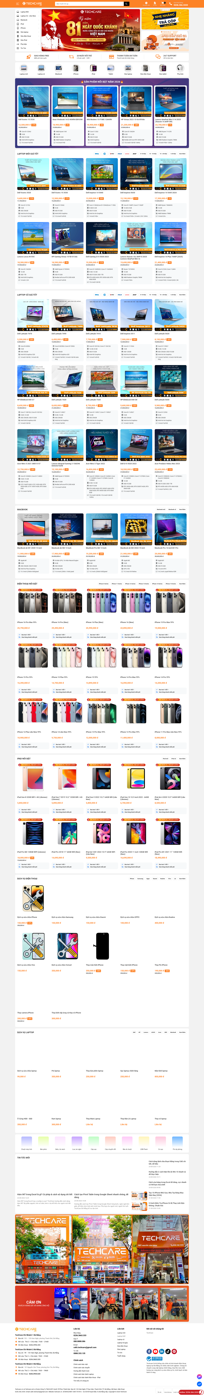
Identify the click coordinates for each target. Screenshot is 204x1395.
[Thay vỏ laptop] (171, 1100)
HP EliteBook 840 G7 (25, 400)
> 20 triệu (173, 154)
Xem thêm (182, 154)
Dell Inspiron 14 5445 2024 (166, 193)
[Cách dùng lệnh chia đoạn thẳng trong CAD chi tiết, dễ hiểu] (139, 1164)
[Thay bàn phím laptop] (102, 1052)
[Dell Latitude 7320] (102, 381)
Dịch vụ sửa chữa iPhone (27, 917)
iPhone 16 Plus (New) (94, 622)
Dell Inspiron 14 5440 (94, 193)
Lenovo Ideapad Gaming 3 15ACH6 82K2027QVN (66, 465)
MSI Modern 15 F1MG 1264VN (99, 120)
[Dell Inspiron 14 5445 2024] (171, 174)
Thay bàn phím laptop (94, 1071)
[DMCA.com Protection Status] (175, 1359)
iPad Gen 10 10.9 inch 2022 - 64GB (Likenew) (134, 798)
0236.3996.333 (34, 1345)
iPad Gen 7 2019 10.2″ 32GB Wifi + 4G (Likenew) (67, 798)
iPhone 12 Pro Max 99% (130, 732)
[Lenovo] (127, 154)
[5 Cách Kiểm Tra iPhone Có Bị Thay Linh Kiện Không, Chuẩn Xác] (139, 1206)
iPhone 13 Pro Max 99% (95, 732)
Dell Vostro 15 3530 (26, 120)
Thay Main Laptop (93, 1119)
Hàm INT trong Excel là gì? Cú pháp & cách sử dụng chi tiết (44, 1194)
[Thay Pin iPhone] (171, 946)
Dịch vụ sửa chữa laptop (27, 1071)
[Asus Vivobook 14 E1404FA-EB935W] (68, 102)
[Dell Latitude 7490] (68, 315)
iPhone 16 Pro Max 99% (26, 622)
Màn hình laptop (161, 1071)
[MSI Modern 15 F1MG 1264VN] (102, 102)
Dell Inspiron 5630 (127, 193)
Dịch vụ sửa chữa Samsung (62, 917)
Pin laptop (56, 1071)
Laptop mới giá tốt (27, 153)
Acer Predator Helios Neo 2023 (167, 464)
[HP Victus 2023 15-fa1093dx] (136, 102)
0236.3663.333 (34, 1359)
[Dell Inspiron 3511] (136, 315)
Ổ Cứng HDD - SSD (24, 1119)
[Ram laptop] (68, 1100)
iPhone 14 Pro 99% (162, 677)
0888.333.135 (79, 1353)
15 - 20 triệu (163, 154)
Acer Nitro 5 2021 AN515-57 (28, 464)
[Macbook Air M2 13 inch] (68, 529)
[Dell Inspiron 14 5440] (102, 174)
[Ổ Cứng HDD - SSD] (33, 1100)
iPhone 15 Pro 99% (25, 677)
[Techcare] (32, 4)
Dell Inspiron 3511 (127, 334)
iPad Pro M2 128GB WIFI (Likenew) (31, 852)
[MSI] (112, 154)
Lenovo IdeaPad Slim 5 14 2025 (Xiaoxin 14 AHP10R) (168, 121)
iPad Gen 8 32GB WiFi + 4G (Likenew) (32, 797)
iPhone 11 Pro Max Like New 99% (168, 732)
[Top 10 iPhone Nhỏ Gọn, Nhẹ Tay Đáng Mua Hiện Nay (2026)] (139, 1196)
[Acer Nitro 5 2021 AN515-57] (33, 445)
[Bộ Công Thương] (155, 1358)
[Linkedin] (161, 1351)
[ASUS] (119, 154)
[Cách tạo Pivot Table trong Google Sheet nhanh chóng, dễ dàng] (102, 1175)
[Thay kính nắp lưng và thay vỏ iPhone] (68, 994)
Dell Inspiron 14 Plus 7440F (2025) (169, 257)
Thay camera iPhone (25, 1013)
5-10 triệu (143, 154)
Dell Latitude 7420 (59, 400)
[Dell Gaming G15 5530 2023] (102, 238)
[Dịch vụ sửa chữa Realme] (171, 899)
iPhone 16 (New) (127, 622)
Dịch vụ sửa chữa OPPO (129, 917)
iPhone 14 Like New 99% (61, 732)
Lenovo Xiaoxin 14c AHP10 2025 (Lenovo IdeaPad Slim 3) (133, 258)
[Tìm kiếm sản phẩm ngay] (126, 4)
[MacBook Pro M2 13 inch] (102, 529)
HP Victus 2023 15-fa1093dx (133, 120)
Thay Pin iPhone (161, 965)
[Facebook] (149, 1351)
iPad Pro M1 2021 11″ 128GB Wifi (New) (168, 853)
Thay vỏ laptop (160, 1119)
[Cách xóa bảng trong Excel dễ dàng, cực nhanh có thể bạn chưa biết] (139, 1185)
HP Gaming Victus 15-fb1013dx (64, 257)
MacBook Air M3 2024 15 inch (132, 548)
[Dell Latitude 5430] (171, 381)
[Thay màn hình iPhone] (102, 946)
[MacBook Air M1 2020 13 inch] (33, 529)
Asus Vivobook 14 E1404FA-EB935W (68, 120)
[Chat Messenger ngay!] (199, 1376)
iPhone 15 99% (92, 677)
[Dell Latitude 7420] (68, 381)
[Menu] (17, 3)
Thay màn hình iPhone (94, 965)
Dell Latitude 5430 (162, 400)
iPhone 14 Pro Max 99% (130, 677)
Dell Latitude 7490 (59, 334)
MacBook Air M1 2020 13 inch (29, 548)
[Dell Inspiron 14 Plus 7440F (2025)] (171, 238)
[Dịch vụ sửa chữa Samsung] (68, 899)
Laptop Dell (121, 1336)
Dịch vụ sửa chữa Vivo (26, 965)
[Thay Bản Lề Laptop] (136, 1100)
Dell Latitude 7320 (93, 400)
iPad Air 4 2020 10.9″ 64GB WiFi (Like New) (170, 798)
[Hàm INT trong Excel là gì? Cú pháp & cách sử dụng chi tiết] (45, 1175)
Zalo (199, 1384)
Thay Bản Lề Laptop (128, 1119)
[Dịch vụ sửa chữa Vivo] (33, 946)
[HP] (104, 154)
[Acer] (134, 154)
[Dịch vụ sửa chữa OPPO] (136, 899)
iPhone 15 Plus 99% (59, 677)
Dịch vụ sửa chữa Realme (165, 917)
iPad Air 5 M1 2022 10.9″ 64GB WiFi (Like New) (100, 853)
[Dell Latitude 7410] (102, 315)
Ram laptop (56, 1119)
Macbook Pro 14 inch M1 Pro (166, 548)
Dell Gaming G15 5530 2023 (97, 257)
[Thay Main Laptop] (102, 1100)
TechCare (150, 1333)
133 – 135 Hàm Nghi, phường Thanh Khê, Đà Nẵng (41, 1338)
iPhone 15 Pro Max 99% (164, 622)
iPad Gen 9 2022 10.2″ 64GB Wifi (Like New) (101, 798)
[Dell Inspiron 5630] (136, 174)
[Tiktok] (168, 1351)
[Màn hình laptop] (171, 1052)
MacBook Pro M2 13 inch (96, 548)
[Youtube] (155, 1351)
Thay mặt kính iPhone (128, 965)
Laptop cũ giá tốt (27, 295)
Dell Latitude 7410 (93, 334)
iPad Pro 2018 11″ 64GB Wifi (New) (66, 852)
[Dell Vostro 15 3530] (33, 102)
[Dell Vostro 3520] (33, 174)
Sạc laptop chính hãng (129, 1071)
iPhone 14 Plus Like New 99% (29, 732)
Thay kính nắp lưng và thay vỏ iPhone (66, 1013)
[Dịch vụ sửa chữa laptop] (33, 1052)
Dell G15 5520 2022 (128, 464)
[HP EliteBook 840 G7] (33, 381)
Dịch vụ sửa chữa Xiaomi (96, 917)
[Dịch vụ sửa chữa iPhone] (33, 899)
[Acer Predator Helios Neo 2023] (171, 445)
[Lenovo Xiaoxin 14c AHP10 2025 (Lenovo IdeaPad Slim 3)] (136, 238)
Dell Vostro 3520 (24, 193)
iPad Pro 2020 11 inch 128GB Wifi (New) (134, 853)
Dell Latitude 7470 (24, 334)
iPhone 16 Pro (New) (60, 622)
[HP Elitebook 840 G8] (136, 381)
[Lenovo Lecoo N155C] (33, 238)
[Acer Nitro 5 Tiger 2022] (102, 445)
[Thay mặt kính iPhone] (136, 946)
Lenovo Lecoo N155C (26, 257)
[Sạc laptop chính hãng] (136, 1052)
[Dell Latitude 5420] (171, 315)
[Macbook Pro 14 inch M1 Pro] (171, 529)
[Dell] (97, 154)
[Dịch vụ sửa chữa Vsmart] (68, 946)
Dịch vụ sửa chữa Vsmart (62, 965)
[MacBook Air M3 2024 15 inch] (136, 529)
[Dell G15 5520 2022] (136, 445)
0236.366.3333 (181, 5)
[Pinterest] (174, 1351)
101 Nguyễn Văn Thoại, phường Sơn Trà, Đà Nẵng (41, 1367)
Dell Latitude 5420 (162, 334)
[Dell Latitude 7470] (33, 315)
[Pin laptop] (68, 1052)
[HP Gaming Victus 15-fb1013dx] (68, 238)
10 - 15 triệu (153, 154)
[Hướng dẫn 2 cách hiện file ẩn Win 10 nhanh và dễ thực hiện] (139, 1175)
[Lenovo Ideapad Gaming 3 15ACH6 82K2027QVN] (68, 445)
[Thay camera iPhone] (33, 994)
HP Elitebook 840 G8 (128, 400)
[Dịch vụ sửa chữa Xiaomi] (102, 899)
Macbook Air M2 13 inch (61, 548)
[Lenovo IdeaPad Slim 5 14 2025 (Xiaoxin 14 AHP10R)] (170, 102)
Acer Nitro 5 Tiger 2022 (95, 464)
